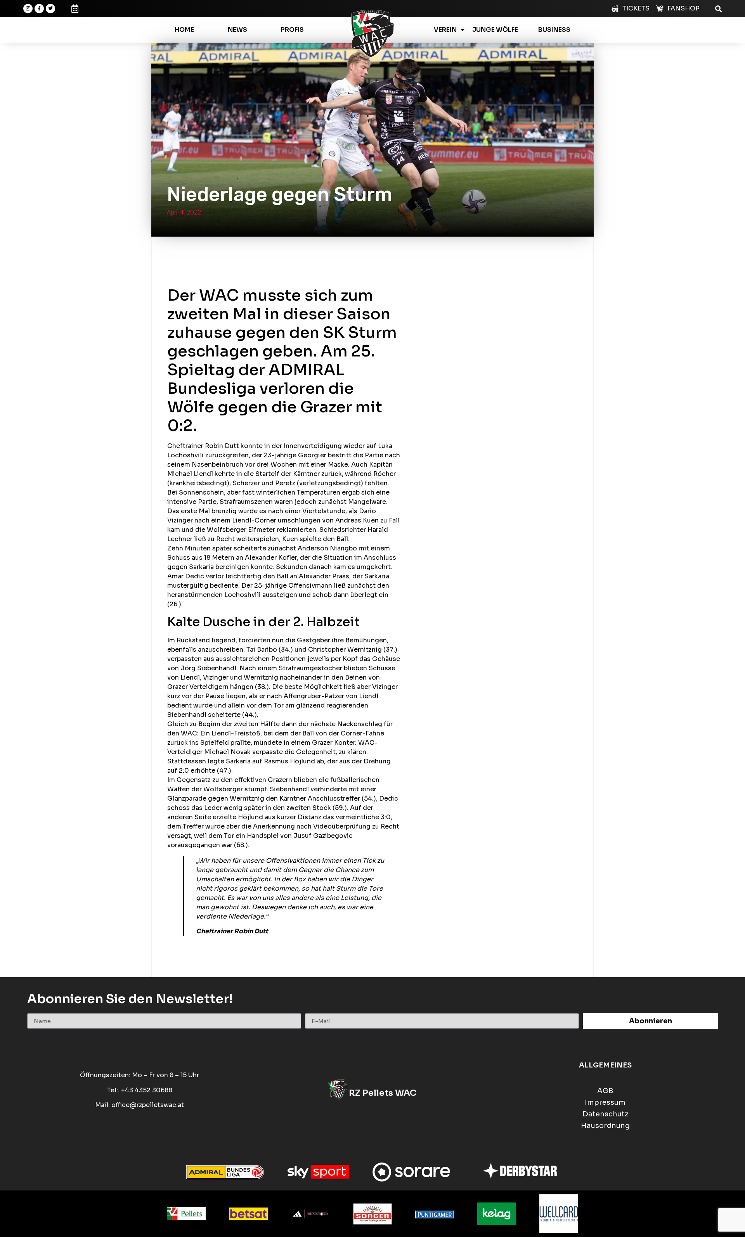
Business (554, 30)
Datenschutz (605, 1114)
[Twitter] (50, 8)
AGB (605, 1091)
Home (184, 30)
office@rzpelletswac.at (147, 1105)
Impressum (605, 1103)
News (237, 30)
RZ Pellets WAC (382, 1093)
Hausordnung (605, 1126)
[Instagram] (28, 8)
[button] (718, 8)
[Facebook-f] (39, 8)
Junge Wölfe (495, 30)
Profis (292, 30)
